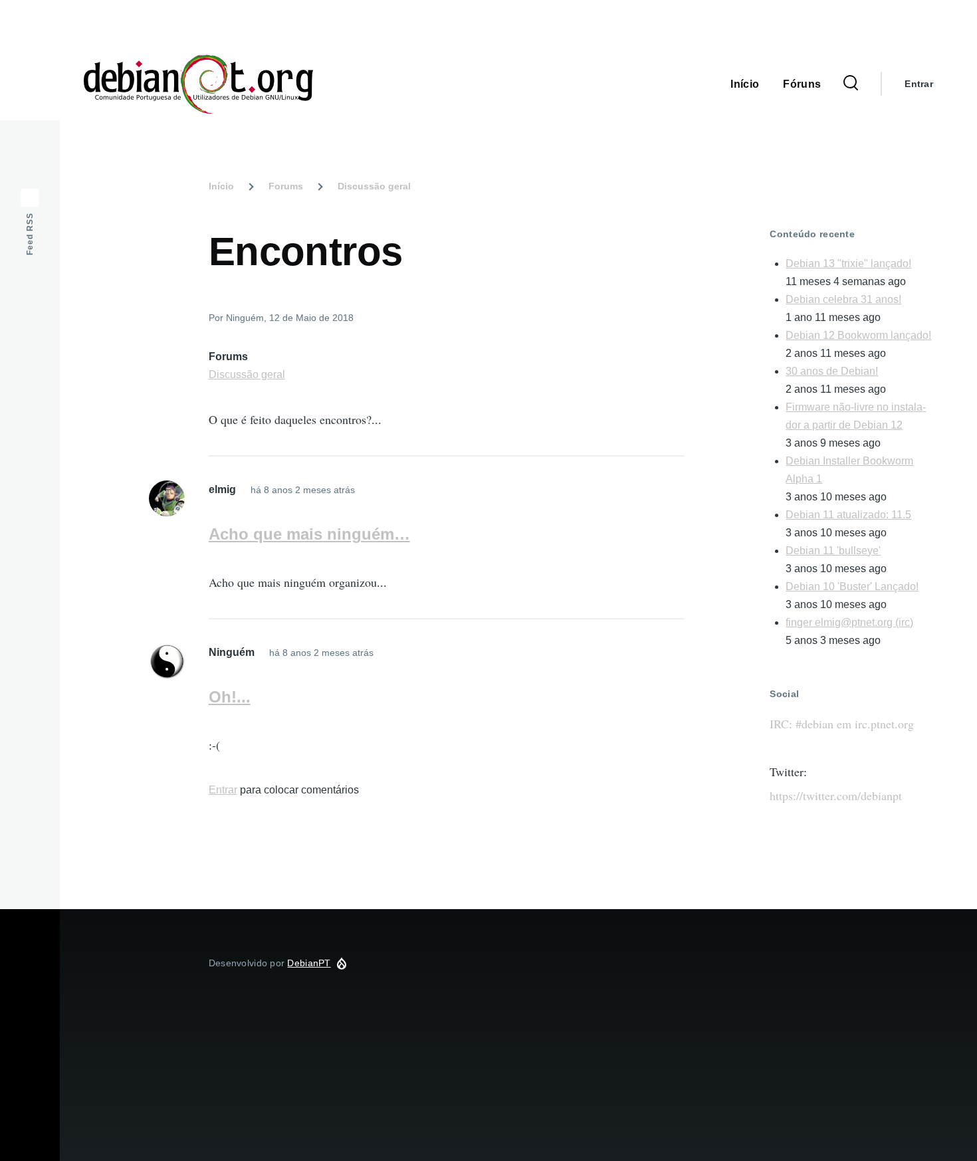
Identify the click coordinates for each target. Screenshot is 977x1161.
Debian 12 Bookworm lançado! (858, 335)
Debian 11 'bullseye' (833, 550)
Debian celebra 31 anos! (843, 299)
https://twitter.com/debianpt (836, 795)
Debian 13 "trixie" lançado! (848, 263)
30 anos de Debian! (832, 371)
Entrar (919, 83)
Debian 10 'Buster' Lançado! (852, 586)
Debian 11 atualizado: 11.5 (848, 514)
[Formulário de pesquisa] (851, 84)
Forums (286, 186)
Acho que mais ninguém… (309, 534)
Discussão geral (374, 186)
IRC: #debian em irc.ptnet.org (842, 724)
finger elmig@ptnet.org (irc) (849, 622)
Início (221, 186)
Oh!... (230, 697)
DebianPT (370, 84)
